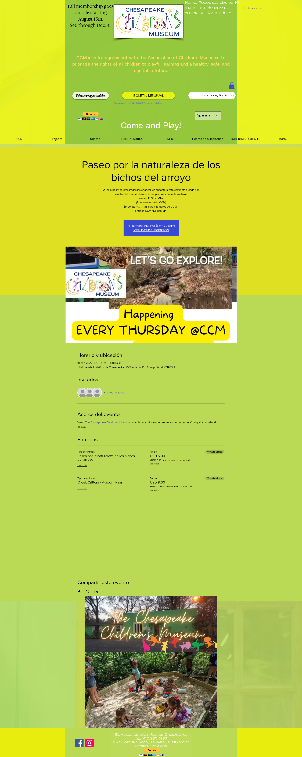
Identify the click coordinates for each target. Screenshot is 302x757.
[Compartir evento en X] (87, 591)
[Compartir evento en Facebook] (79, 591)
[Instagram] (89, 743)
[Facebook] (79, 743)
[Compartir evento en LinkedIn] (96, 591)
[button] (232, 85)
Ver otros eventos (151, 230)
